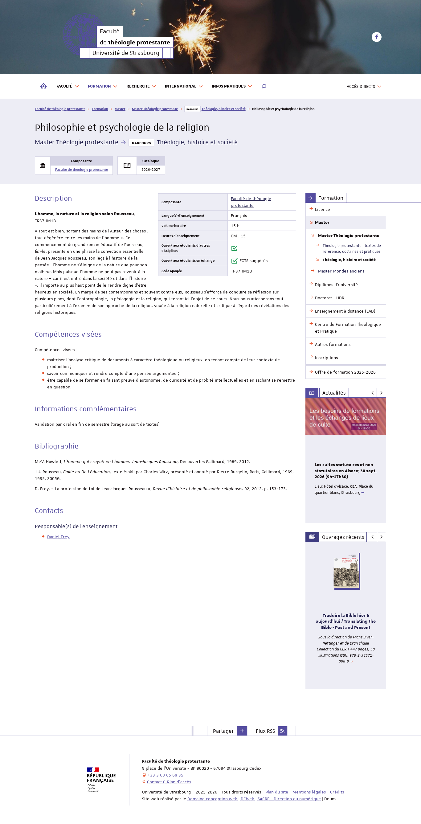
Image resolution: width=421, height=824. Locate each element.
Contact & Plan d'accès (169, 782)
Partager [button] (223, 731)
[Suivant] (381, 393)
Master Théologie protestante (155, 108)
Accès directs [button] (361, 86)
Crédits (337, 792)
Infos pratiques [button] (229, 86)
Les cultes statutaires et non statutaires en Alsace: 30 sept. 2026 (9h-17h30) (346, 471)
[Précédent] (372, 393)
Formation (100, 108)
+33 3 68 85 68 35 (165, 775)
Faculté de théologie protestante (60, 108)
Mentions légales (309, 792)
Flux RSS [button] (265, 731)
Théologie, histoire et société (224, 108)
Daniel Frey (58, 536)
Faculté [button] (64, 86)
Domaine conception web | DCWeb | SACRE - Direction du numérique (254, 798)
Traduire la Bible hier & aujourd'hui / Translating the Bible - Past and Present (346, 622)
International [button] (180, 86)
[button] (264, 86)
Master (120, 108)
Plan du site (276, 792)
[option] (345, 460)
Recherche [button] (138, 86)
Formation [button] (99, 86)
